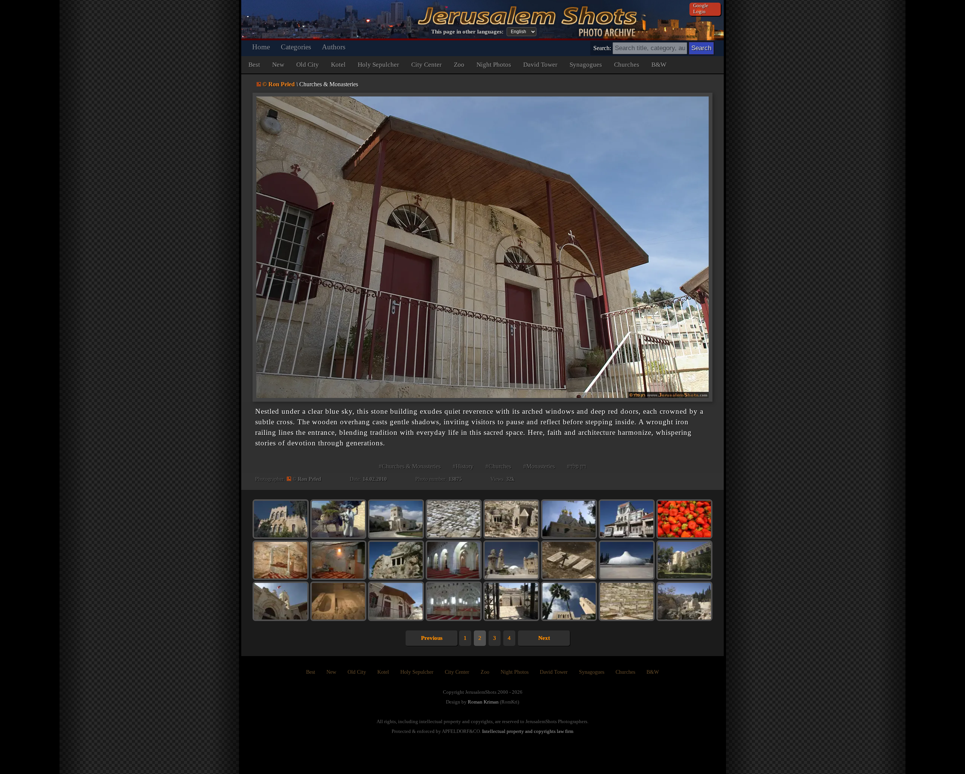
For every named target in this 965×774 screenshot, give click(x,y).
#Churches (498, 466)
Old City (307, 64)
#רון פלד (576, 466)
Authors (333, 47)
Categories (296, 47)
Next (544, 638)
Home (261, 47)
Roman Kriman (483, 702)
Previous (432, 638)
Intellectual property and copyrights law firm (527, 731)
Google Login (700, 8)
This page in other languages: (467, 32)
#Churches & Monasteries (410, 466)
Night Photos (493, 64)
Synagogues (586, 64)
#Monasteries (539, 466)
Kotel (338, 64)
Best (254, 64)
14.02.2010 (375, 479)
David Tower (540, 64)
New (278, 64)
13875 (455, 479)
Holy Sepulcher (378, 64)
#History (463, 466)
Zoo (459, 64)
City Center (426, 64)
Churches (626, 64)
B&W (658, 64)
